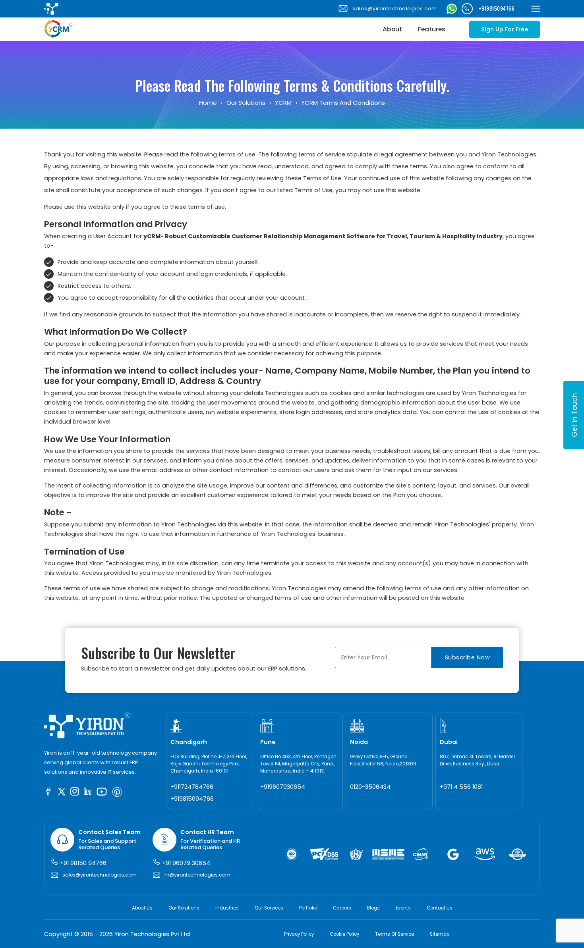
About (392, 29)
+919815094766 (497, 8)
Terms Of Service (394, 934)
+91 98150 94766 (82, 863)
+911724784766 (191, 787)
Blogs (373, 908)
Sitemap (439, 934)
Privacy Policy (299, 934)
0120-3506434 (370, 787)
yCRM (283, 102)
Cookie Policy (344, 934)
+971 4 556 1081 (461, 787)
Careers (342, 908)
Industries (227, 908)
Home (208, 102)
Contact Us (440, 908)
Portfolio (308, 908)
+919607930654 (282, 787)
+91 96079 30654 (185, 863)
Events (403, 908)
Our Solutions (245, 102)
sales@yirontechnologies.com (394, 8)
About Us (142, 908)
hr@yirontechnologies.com (197, 874)
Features (431, 29)
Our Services (269, 908)
